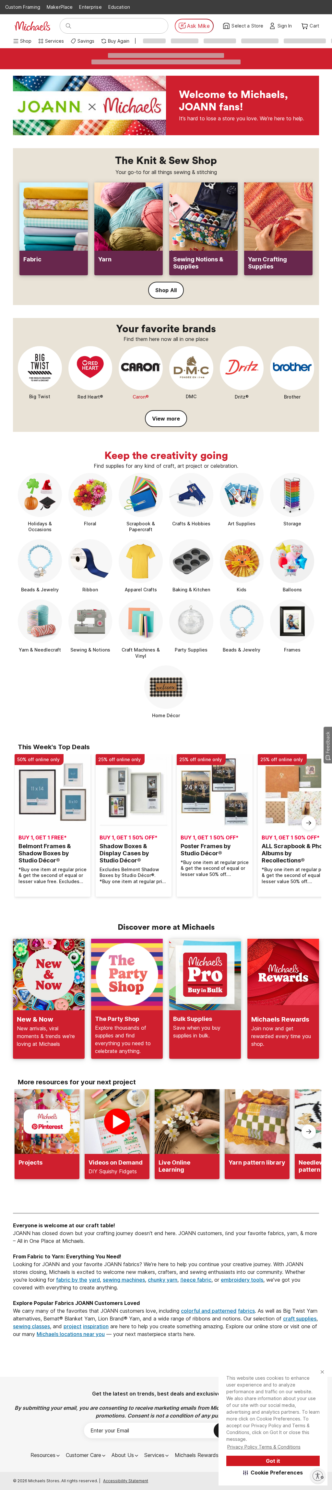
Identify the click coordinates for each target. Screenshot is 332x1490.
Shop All (166, 290)
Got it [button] (273, 1461)
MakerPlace (60, 7)
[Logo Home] (32, 26)
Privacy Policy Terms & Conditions (264, 1447)
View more (166, 418)
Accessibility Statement (125, 1480)
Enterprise (90, 7)
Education (119, 7)
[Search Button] (68, 26)
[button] (273, 1472)
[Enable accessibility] (318, 1476)
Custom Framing (22, 7)
